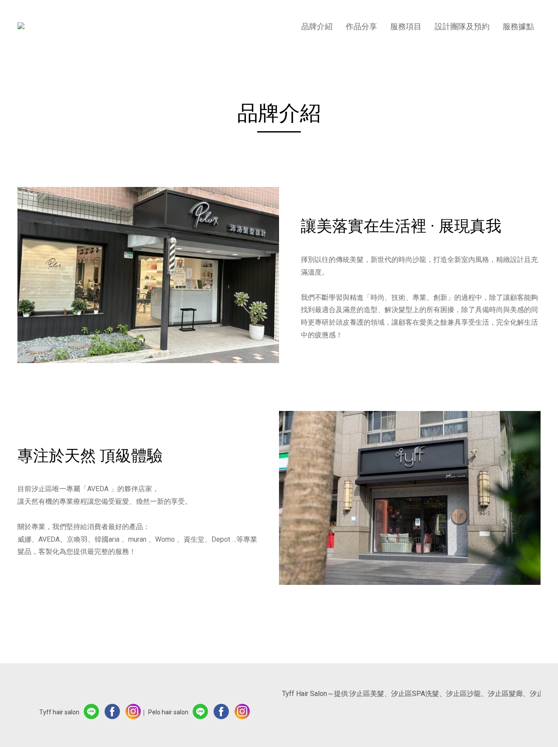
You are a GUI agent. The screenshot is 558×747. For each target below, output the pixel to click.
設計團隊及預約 (462, 26)
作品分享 (361, 26)
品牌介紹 (317, 26)
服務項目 (406, 26)
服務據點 (518, 26)
